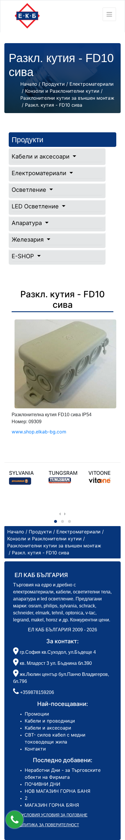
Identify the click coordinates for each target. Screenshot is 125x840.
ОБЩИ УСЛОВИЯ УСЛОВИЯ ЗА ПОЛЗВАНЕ (48, 815)
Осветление (30, 189)
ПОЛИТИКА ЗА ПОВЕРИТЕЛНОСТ (48, 825)
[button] (14, 819)
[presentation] (60, 513)
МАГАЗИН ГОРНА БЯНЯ (52, 805)
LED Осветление (36, 206)
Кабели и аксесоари (41, 156)
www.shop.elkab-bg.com (39, 432)
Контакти (35, 749)
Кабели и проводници (50, 721)
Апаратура (28, 222)
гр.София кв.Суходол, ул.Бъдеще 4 (57, 652)
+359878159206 (37, 692)
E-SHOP (24, 256)
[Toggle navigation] (109, 14)
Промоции (37, 714)
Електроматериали (40, 173)
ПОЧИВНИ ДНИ (42, 784)
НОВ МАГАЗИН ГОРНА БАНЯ (57, 791)
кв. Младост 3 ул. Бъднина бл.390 (55, 663)
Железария (28, 239)
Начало (28, 84)
